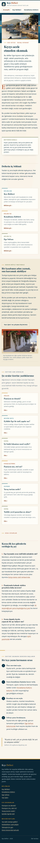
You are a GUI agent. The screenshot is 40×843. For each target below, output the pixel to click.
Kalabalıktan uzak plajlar (10, 824)
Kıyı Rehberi (16, 10)
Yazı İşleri (5, 798)
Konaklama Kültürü (31, 10)
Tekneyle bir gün (7, 827)
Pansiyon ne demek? (9, 805)
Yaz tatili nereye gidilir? (10, 822)
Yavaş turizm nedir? (8, 811)
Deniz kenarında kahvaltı (10, 830)
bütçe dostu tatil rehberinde (19, 577)
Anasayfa (6, 10)
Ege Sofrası (5, 795)
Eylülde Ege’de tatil (8, 814)
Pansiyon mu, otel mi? (9, 808)
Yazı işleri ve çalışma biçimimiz (15, 325)
